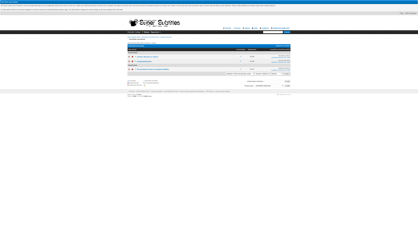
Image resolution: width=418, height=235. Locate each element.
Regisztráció (155, 32)
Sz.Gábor (139, 94)
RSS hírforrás (210, 91)
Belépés (146, 32)
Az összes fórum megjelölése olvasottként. (191, 91)
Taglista (247, 28)
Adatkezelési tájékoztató (281, 28)
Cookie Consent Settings (222, 91)
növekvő (286, 49)
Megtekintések (252, 49)
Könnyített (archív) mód (171, 91)
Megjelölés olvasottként (283, 45)
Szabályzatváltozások (144, 61)
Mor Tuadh (287, 57)
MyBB (134, 96)
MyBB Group (147, 96)
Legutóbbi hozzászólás (277, 49)
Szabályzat (265, 28)
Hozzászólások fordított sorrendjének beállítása (153, 69)
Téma (129, 49)
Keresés (237, 28)
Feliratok (228, 28)
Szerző (134, 49)
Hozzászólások (240, 49)
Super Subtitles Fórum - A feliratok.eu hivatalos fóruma (143, 37)
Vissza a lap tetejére (157, 91)
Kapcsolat (132, 91)
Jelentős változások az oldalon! (147, 57)
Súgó (256, 28)
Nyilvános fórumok (165, 37)
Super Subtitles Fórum (142, 91)
